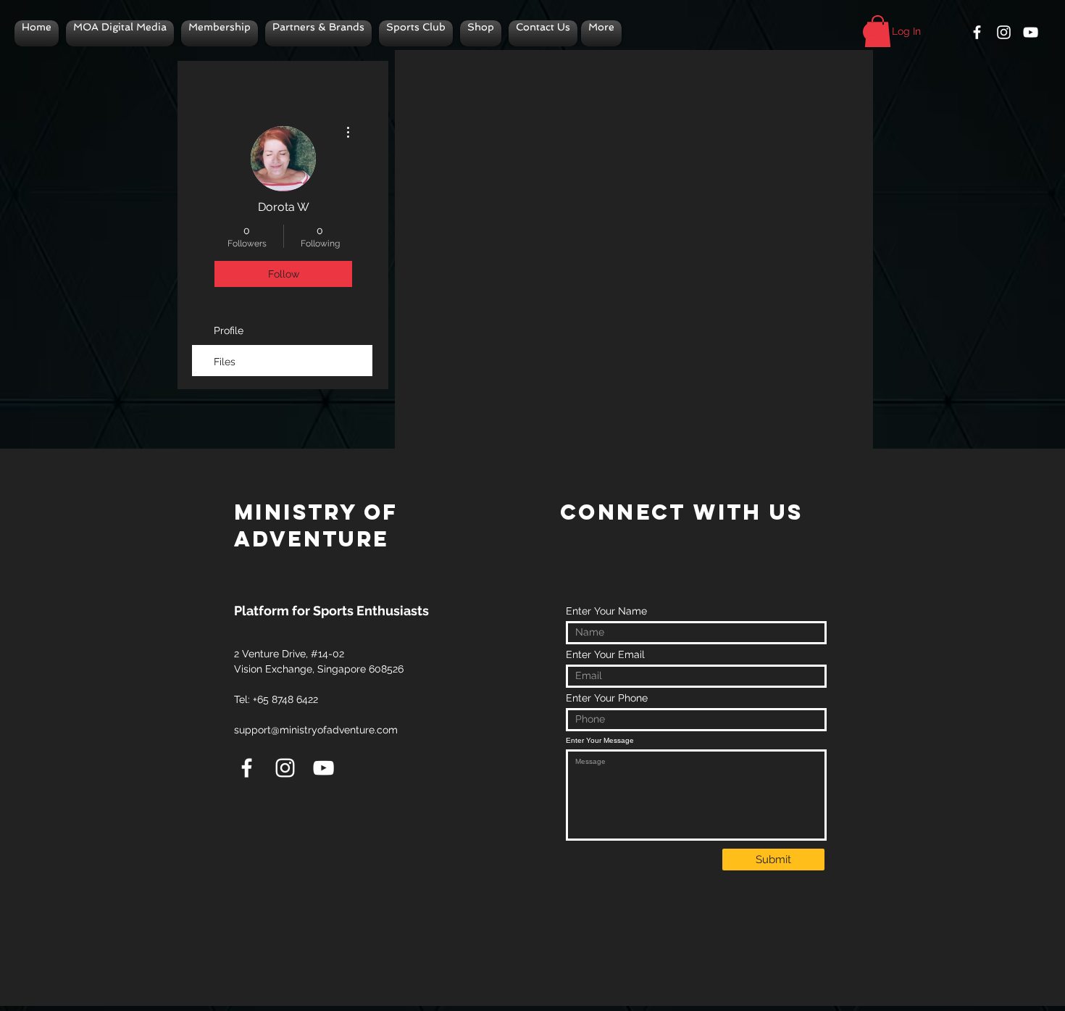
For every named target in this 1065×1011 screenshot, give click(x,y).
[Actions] (634, 71)
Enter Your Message (600, 740)
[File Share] (634, 249)
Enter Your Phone (607, 698)
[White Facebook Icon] (977, 32)
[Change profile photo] (283, 158)
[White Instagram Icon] (1004, 32)
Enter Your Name (606, 611)
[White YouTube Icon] (1031, 32)
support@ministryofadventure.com (316, 730)
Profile (228, 330)
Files (224, 361)
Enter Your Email (605, 654)
